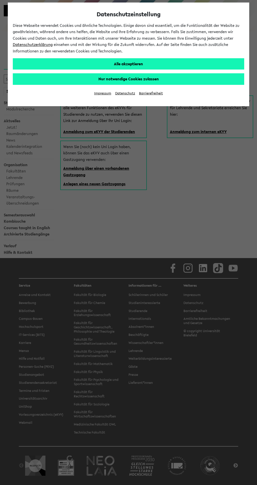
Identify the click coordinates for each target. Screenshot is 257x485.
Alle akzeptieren (128, 64)
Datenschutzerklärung (33, 44)
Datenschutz (125, 93)
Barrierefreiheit (151, 93)
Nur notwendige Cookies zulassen (128, 79)
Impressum (102, 93)
